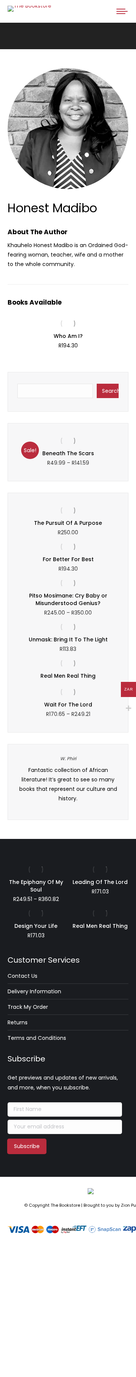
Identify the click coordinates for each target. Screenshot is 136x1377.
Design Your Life (35, 926)
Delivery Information (34, 991)
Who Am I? (68, 336)
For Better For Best (68, 559)
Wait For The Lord (68, 704)
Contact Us (22, 976)
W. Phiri (68, 758)
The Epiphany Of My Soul (36, 885)
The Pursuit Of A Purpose (68, 523)
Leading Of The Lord (100, 882)
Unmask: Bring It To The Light (68, 639)
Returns (18, 1022)
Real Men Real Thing (68, 676)
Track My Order (28, 1007)
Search (110, 391)
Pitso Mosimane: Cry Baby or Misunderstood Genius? (68, 599)
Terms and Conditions (37, 1038)
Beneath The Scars (68, 453)
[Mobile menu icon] (122, 11)
